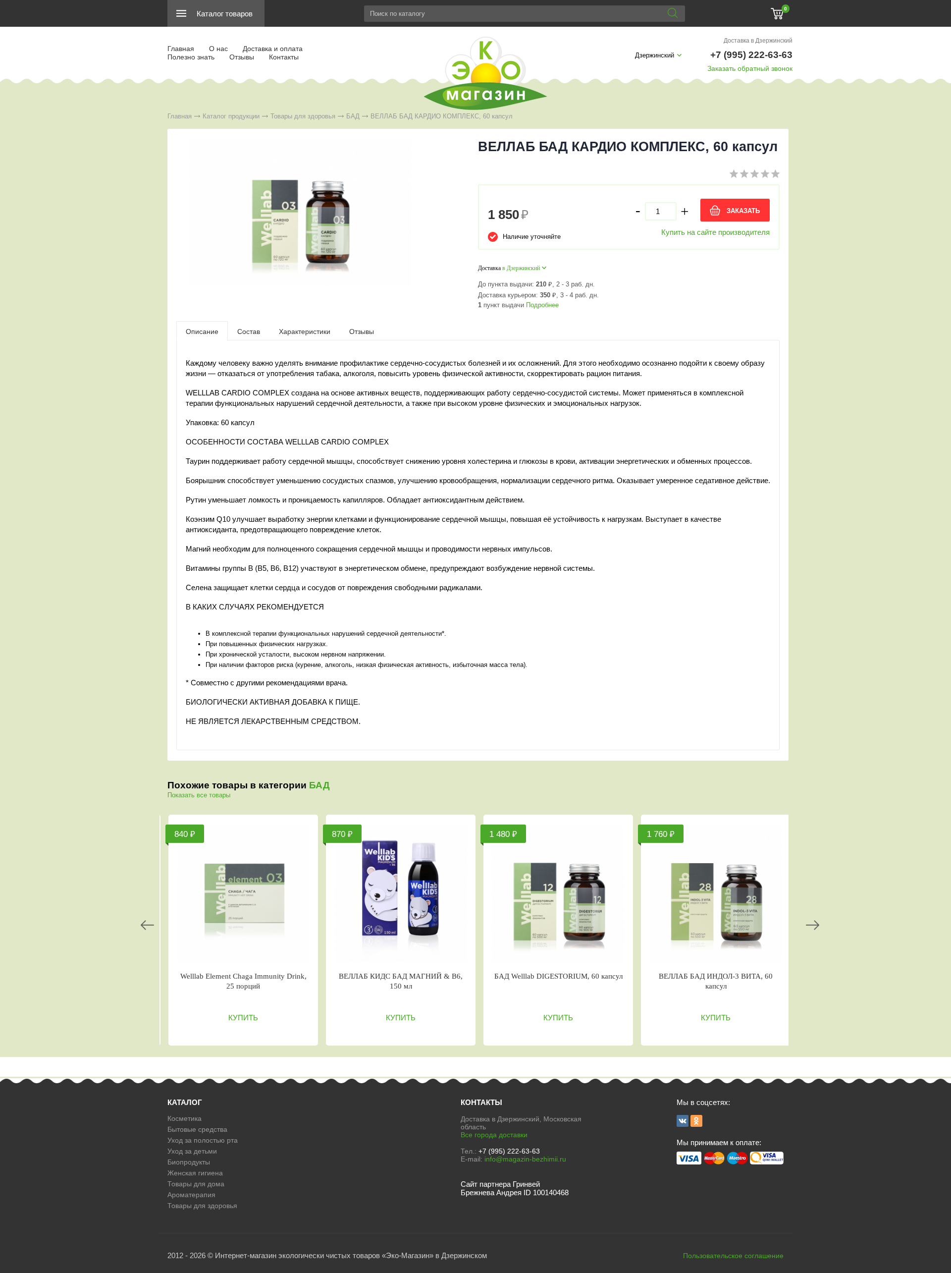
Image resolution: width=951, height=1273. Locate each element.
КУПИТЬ (243, 1017)
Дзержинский (654, 55)
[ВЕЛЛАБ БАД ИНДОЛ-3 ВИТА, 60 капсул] (716, 893)
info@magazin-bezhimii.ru (525, 1159)
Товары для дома (195, 1184)
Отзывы (241, 57)
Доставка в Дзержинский (758, 40)
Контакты (284, 57)
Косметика (184, 1118)
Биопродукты (188, 1162)
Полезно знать (190, 57)
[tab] (202, 331)
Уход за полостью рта (202, 1140)
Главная (180, 49)
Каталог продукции (231, 116)
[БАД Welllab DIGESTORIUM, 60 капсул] (558, 893)
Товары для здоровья (302, 116)
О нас (218, 49)
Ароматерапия (191, 1195)
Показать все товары (198, 795)
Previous (147, 925)
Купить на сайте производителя (715, 232)
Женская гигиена (195, 1173)
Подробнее (542, 305)
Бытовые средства (197, 1129)
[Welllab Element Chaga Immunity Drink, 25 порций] (243, 893)
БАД (353, 116)
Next (812, 925)
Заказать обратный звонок (749, 68)
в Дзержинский (521, 268)
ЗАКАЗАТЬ (743, 211)
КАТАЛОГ (184, 1102)
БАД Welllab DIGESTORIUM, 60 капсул (558, 976)
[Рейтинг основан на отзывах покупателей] (755, 175)
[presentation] (202, 331)
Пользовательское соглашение (733, 1256)
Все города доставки (494, 1135)
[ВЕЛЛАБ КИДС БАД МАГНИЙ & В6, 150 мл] (401, 893)
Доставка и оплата (273, 49)
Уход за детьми (192, 1151)
